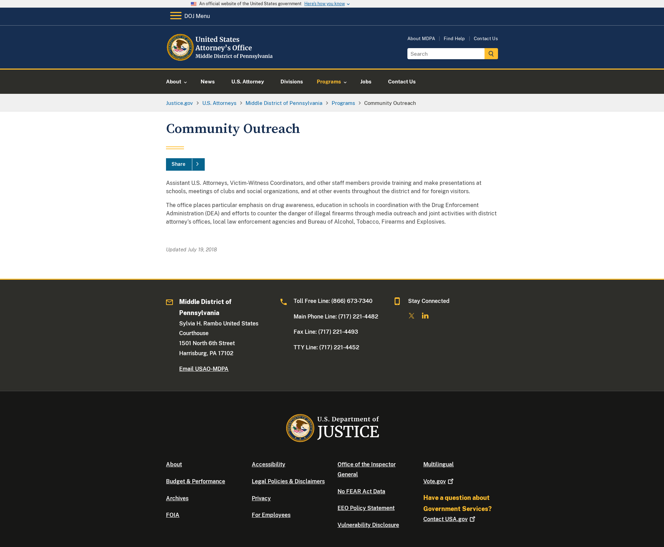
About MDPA (421, 38)
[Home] (222, 60)
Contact (445, 519)
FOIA (172, 515)
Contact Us (486, 38)
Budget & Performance (195, 481)
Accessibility (268, 464)
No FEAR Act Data (361, 491)
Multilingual (438, 464)
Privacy (261, 498)
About (174, 464)
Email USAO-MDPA (204, 369)
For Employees (271, 515)
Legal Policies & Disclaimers (288, 481)
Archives (177, 498)
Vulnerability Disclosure (368, 525)
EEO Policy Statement (366, 508)
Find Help (454, 38)
